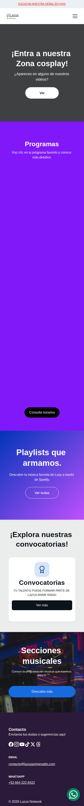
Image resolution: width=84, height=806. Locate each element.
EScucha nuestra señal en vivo (42, 4)
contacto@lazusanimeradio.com (32, 764)
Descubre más (42, 691)
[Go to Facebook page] (11, 744)
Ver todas (42, 493)
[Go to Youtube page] (22, 744)
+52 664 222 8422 (22, 782)
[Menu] (75, 16)
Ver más (42, 605)
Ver (42, 93)
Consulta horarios (42, 412)
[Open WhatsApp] (73, 794)
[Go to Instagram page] (16, 744)
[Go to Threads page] (38, 744)
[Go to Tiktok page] (27, 744)
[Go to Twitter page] (32, 744)
